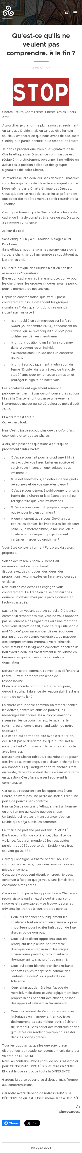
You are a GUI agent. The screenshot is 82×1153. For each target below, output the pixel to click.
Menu (75, 12)
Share (13, 1123)
